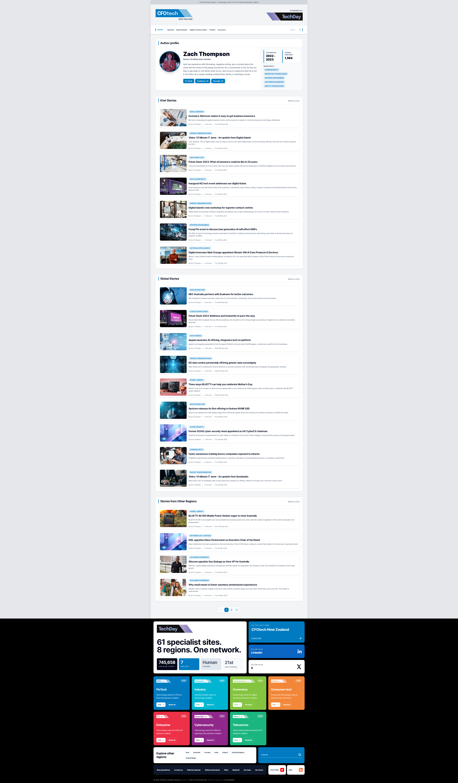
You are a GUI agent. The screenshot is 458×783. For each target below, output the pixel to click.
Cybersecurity (271, 70)
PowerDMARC (229, 780)
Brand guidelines (163, 770)
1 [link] (226, 610)
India (216, 752)
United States (191, 758)
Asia (187, 752)
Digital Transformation (198, 30)
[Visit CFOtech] (167, 681)
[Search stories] (300, 755)
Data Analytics (181, 30)
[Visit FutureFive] (282, 681)
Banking (170, 30)
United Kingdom (238, 752)
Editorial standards (212, 770)
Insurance (222, 30)
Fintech (212, 30)
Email (190, 81)
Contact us (201, 81)
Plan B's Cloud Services (198, 780)
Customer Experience (274, 82)
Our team (216, 81)
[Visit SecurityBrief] (206, 716)
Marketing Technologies (276, 74)
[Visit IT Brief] (167, 716)
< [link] (221, 610)
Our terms (259, 770)
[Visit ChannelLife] (206, 681)
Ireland (225, 752)
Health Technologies (274, 86)
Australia (196, 752)
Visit (159, 705)
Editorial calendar (194, 770)
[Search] (299, 29)
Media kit (172, 705)
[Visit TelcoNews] (244, 716)
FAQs (226, 770)
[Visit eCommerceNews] (244, 681)
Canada (207, 752)
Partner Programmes (274, 78)
